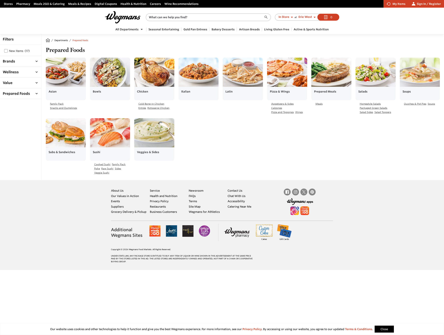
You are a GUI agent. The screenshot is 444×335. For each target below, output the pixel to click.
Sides (118, 168)
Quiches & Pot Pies (415, 103)
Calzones (276, 108)
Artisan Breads (249, 29)
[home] (48, 40)
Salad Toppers (382, 112)
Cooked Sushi (102, 164)
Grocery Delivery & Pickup (128, 211)
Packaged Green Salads (373, 108)
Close (384, 329)
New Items (19, 51)
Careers (155, 4)
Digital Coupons (106, 4)
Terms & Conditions (358, 329)
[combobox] (208, 17)
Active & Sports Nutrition (311, 29)
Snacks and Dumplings (63, 108)
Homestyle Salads (370, 103)
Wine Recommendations (181, 4)
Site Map (194, 206)
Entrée (142, 108)
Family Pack (57, 103)
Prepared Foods (80, 40)
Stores (8, 4)
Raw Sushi (107, 168)
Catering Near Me (239, 206)
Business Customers (163, 211)
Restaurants (158, 206)
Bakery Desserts (223, 29)
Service (155, 190)
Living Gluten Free (276, 29)
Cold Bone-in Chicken (151, 103)
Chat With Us (236, 196)
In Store (284, 17)
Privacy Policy (159, 201)
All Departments (127, 29)
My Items (398, 4)
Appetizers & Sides (282, 103)
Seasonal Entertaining (163, 29)
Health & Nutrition (133, 4)
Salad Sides (366, 112)
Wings (299, 112)
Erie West (305, 17)
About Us (117, 190)
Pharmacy (23, 4)
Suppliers (117, 206)
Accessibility (236, 201)
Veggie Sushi (101, 172)
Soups (431, 103)
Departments (61, 40)
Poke (97, 168)
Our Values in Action (125, 196)
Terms (193, 201)
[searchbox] (206, 17)
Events (115, 201)
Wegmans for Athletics (204, 211)
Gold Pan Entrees (195, 29)
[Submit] (267, 17)
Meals (319, 103)
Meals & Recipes (79, 4)
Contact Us (235, 190)
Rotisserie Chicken (158, 108)
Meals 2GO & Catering (49, 4)
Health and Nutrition (163, 196)
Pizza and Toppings (282, 112)
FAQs (192, 196)
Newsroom (196, 190)
